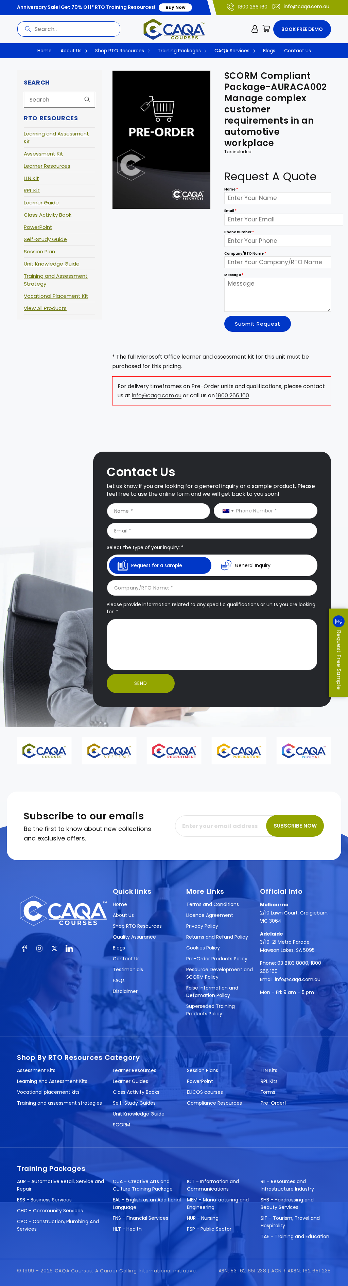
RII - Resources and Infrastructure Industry (287, 1185)
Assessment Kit (43, 153)
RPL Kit (32, 190)
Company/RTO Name (245, 253)
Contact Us (126, 958)
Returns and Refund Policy (217, 937)
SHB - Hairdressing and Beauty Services (287, 1203)
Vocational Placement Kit (56, 296)
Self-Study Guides (134, 1103)
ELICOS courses (205, 1092)
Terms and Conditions (212, 904)
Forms (268, 1092)
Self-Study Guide (45, 239)
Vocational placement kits (48, 1092)
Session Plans (202, 1070)
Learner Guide (41, 202)
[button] (267, 29)
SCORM (121, 1124)
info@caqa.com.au (306, 6)
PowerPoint (38, 227)
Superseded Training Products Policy (210, 1010)
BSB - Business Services (44, 1199)
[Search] (27, 28)
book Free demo (302, 29)
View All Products (45, 308)
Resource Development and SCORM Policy (219, 973)
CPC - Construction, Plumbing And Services (58, 1225)
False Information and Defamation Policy (212, 991)
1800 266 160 (252, 6)
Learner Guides (130, 1081)
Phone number (239, 232)
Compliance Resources (214, 1103)
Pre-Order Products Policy (216, 958)
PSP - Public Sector (209, 1229)
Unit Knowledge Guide (52, 263)
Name (231, 189)
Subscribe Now (295, 825)
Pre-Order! (273, 1103)
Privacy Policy (202, 926)
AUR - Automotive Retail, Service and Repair (60, 1185)
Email (230, 210)
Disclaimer (125, 991)
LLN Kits (269, 1070)
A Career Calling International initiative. (146, 1270)
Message (233, 274)
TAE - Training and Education (295, 1236)
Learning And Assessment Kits (52, 1081)
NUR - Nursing (203, 1218)
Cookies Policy (203, 947)
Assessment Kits (36, 1070)
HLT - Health (127, 1229)
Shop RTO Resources (137, 926)
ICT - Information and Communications (213, 1185)
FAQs (119, 980)
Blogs (119, 947)
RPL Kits (269, 1081)
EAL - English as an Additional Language (147, 1203)
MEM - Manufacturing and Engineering (218, 1203)
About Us (123, 915)
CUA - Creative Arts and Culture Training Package (143, 1185)
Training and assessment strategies (59, 1103)
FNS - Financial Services (140, 1218)
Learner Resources (47, 165)
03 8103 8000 (292, 963)
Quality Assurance (134, 937)
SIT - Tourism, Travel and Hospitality (290, 1222)
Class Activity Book (47, 214)
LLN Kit (31, 178)
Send (140, 683)
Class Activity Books (136, 1092)
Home (120, 904)
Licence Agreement (209, 915)
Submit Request (257, 323)
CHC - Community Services (50, 1210)
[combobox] (68, 29)
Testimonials (128, 969)
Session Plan (39, 251)
